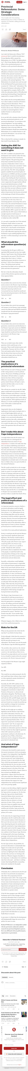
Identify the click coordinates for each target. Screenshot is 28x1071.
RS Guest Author (11, 1021)
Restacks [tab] (11, 977)
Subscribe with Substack (15, 1054)
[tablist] (7, 977)
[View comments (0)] (6, 29)
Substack (6, 1068)
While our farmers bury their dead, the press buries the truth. (10, 1004)
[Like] (2, 29)
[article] (14, 1004)
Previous (6, 967)
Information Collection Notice (16, 954)
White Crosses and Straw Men (9, 1001)
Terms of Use (21, 953)
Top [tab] (3, 996)
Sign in (25, 2)
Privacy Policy (19, 1060)
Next (23, 967)
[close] (23, 1028)
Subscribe (19, 2)
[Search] (25, 995)
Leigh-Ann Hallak (12, 1007)
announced (4, 56)
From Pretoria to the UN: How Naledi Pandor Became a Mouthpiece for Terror (10, 1014)
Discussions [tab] (12, 996)
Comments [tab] (4, 977)
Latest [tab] (6, 996)
